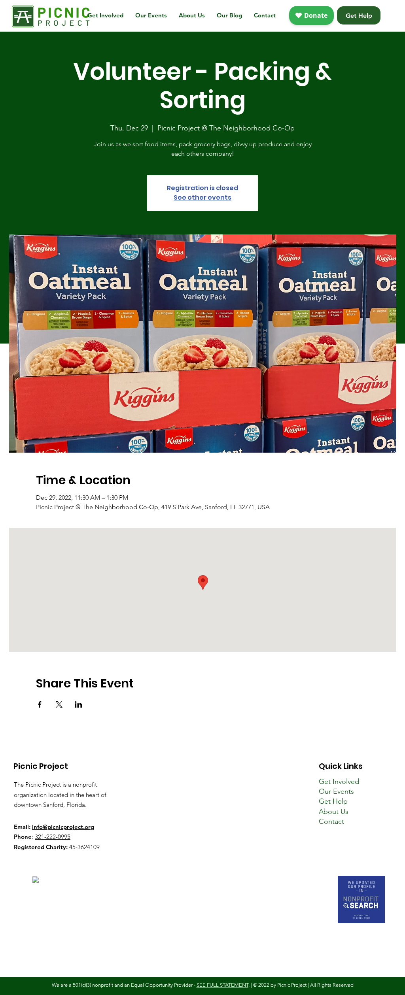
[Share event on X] (59, 704)
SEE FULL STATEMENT (222, 985)
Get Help (333, 801)
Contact (331, 821)
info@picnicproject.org (63, 827)
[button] (105, 15)
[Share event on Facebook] (40, 704)
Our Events (336, 791)
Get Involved (339, 781)
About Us (333, 811)
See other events (202, 197)
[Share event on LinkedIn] (78, 704)
